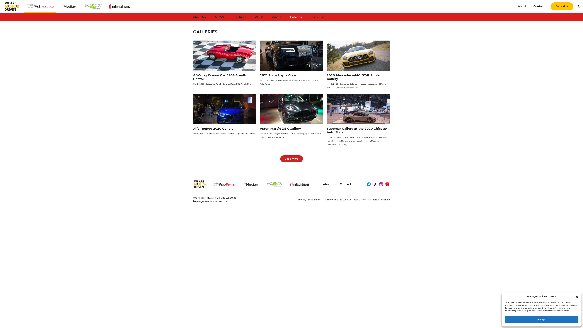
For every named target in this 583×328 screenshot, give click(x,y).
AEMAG (220, 17)
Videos (276, 17)
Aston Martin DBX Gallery (280, 128)
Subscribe (562, 6)
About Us (199, 17)
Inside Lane (318, 17)
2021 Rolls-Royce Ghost (279, 75)
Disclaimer (314, 199)
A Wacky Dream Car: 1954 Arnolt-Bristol (220, 77)
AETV (259, 17)
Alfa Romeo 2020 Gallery (213, 128)
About (522, 6)
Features (240, 17)
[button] (576, 296)
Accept (541, 319)
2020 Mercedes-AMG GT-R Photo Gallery (353, 77)
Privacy (302, 199)
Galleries (296, 17)
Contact (539, 6)
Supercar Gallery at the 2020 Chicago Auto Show (357, 130)
